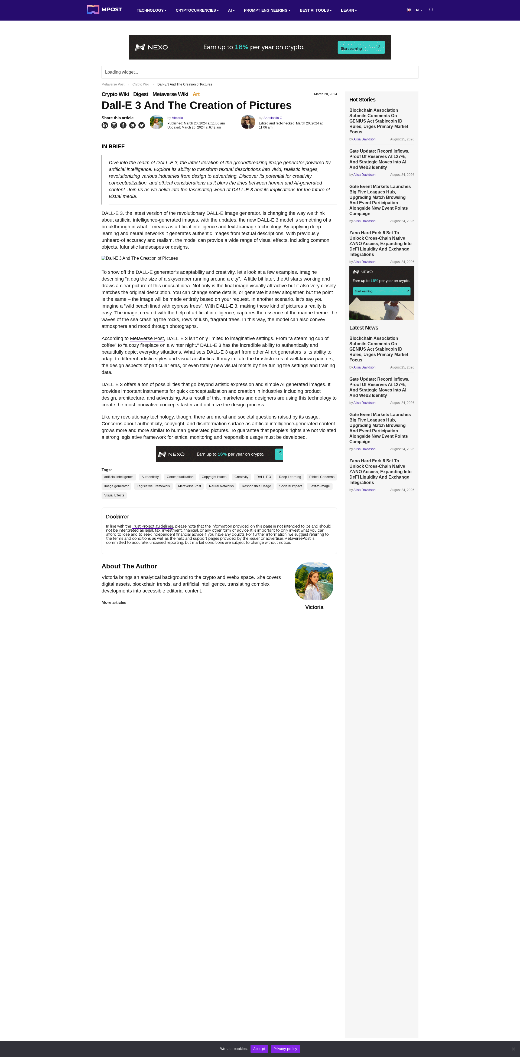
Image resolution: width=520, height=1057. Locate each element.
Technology (150, 10)
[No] (513, 1049)
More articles (114, 602)
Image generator (116, 486)
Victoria (177, 118)
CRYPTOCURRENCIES (196, 10)
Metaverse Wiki (170, 94)
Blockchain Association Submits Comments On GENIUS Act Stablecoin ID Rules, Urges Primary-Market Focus (378, 121)
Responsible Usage (256, 486)
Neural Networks (221, 486)
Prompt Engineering (266, 10)
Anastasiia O (273, 118)
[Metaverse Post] (104, 10)
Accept (259, 1048)
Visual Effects (114, 495)
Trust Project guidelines (152, 526)
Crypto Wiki (115, 94)
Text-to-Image (320, 486)
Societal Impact (290, 486)
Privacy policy (285, 1048)
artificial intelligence (119, 477)
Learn (347, 10)
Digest (140, 94)
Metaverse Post (147, 338)
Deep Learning (290, 477)
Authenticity (150, 477)
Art (196, 94)
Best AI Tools (314, 10)
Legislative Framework (153, 486)
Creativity (241, 477)
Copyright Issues (214, 477)
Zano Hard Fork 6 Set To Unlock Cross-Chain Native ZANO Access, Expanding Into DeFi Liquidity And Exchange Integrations (380, 244)
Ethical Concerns (321, 477)
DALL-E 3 (263, 477)
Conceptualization (180, 477)
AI (230, 10)
